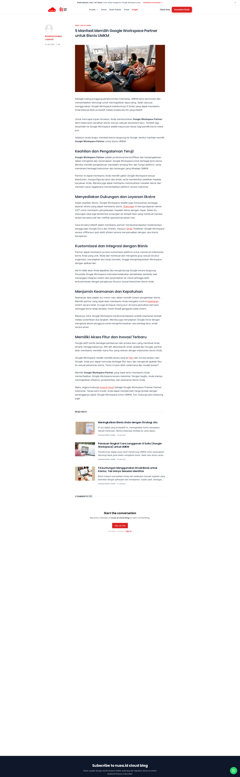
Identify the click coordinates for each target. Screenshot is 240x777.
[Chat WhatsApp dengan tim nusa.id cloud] (233, 770)
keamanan (153, 301)
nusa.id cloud (107, 387)
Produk (92, 9)
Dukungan (128, 206)
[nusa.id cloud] (52, 9)
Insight (135, 9)
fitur (131, 357)
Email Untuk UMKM (83, 25)
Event (126, 9)
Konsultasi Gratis (182, 9)
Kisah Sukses (115, 9)
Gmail (129, 228)
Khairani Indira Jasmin (53, 38)
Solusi (103, 9)
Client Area (165, 9)
